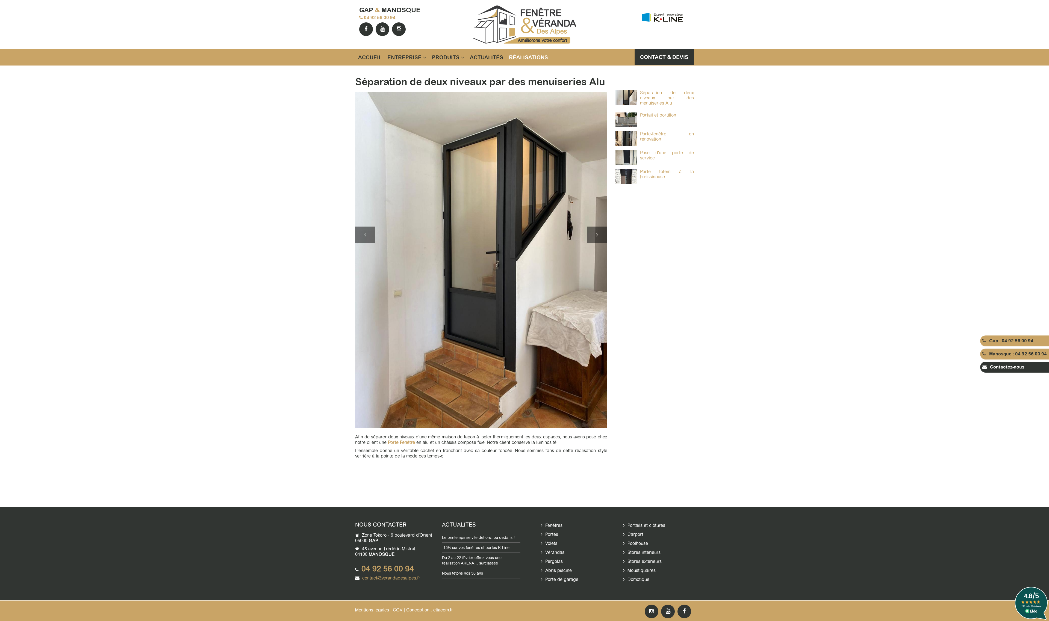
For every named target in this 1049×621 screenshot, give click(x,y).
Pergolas (554, 561)
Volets (551, 543)
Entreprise (405, 57)
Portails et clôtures (646, 525)
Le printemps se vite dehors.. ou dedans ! (478, 537)
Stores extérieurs (644, 561)
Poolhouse (637, 543)
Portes (551, 534)
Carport (635, 534)
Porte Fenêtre (401, 442)
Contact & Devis (664, 57)
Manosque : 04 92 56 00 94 (1016, 353)
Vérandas (554, 552)
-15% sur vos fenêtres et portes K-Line (475, 547)
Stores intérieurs (644, 552)
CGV (397, 610)
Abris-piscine (558, 570)
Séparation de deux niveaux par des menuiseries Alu (667, 98)
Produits (446, 57)
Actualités (486, 57)
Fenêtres (553, 525)
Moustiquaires (641, 570)
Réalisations (528, 57)
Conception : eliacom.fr (429, 610)
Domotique (638, 579)
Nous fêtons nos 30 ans (462, 573)
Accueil (370, 57)
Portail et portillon (658, 115)
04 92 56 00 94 (380, 17)
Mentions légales (372, 610)
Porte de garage (561, 579)
